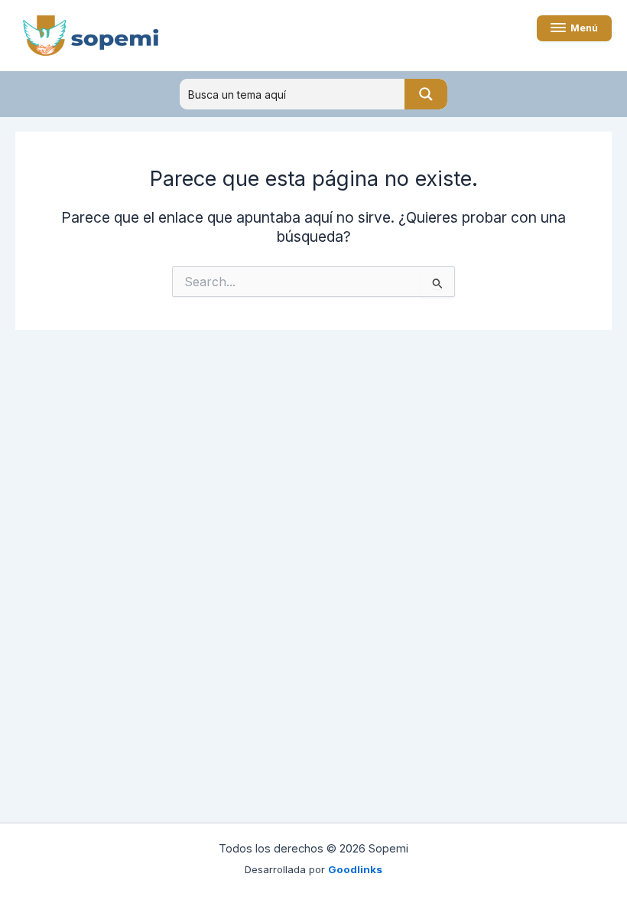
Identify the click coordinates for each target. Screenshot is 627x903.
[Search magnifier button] (425, 94)
